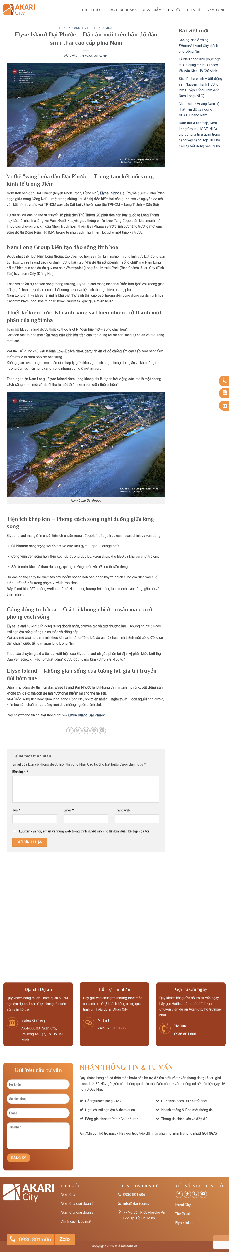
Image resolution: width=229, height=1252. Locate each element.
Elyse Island (109, 193)
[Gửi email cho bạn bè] (86, 730)
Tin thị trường (69, 28)
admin (103, 55)
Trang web (122, 810)
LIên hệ (194, 10)
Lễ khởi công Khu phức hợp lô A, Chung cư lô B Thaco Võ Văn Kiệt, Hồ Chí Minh (200, 65)
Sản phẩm (152, 10)
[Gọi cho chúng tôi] (195, 1194)
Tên (16, 810)
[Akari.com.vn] (19, 10)
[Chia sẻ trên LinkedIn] (102, 730)
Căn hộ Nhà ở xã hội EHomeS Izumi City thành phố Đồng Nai (198, 46)
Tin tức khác (103, 28)
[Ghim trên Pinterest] (94, 730)
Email (69, 810)
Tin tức (174, 10)
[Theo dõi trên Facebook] (179, 1194)
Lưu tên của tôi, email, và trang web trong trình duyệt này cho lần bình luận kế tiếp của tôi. (84, 831)
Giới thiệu (92, 10)
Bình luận (20, 772)
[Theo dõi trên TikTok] (187, 1194)
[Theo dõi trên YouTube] (203, 1194)
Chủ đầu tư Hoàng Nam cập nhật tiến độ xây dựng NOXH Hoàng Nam (200, 109)
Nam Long (216, 10)
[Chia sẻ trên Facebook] (70, 730)
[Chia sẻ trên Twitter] (78, 730)
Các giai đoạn (121, 10)
